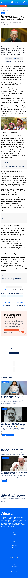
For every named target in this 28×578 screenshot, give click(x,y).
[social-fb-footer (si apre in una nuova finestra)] (12, 558)
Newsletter (14, 543)
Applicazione (14, 545)
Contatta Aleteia (14, 571)
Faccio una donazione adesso (11, 330)
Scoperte (14, 538)
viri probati (5, 182)
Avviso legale (14, 566)
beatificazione (5, 382)
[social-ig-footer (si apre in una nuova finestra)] (17, 558)
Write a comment (14, 353)
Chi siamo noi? (14, 564)
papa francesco (6, 458)
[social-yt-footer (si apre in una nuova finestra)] (10, 558)
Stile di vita (14, 534)
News (14, 532)
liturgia (3, 295)
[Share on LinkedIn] (15, 61)
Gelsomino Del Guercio (17, 22)
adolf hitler (5, 409)
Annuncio (14, 547)
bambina (4, 481)
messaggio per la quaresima (8, 435)
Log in (18, 348)
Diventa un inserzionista (14, 569)
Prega (17, 5)
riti (7, 10)
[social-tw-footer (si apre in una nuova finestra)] (15, 558)
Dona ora (3, 5)
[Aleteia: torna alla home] (14, 2)
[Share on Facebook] (13, 61)
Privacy (14, 573)
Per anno (14, 553)
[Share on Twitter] (18, 61)
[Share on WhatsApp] (22, 61)
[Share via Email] (20, 61)
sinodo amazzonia (11, 295)
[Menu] (5, 2)
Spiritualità (3, 10)
